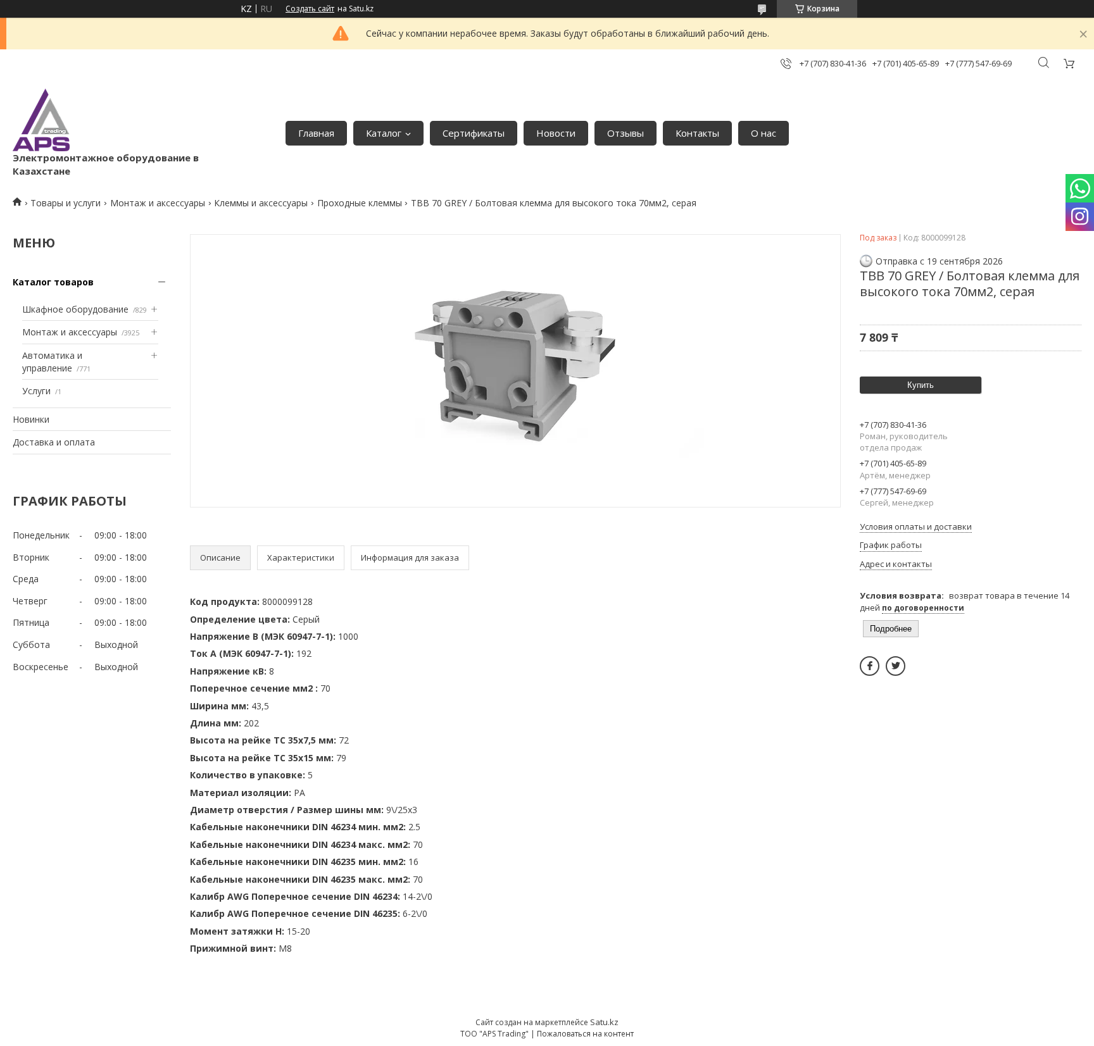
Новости (555, 133)
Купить (920, 385)
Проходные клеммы (359, 203)
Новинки (31, 419)
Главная (316, 133)
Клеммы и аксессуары (261, 203)
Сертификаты (474, 133)
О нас (763, 133)
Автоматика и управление (52, 361)
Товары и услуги (65, 203)
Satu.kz (604, 1022)
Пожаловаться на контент (585, 1033)
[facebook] (869, 666)
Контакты (697, 133)
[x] (895, 666)
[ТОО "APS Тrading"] (41, 120)
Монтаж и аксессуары (157, 203)
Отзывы (625, 133)
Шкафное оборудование (75, 309)
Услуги (36, 391)
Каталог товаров (53, 282)
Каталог (383, 133)
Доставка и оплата (54, 442)
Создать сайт (310, 8)
